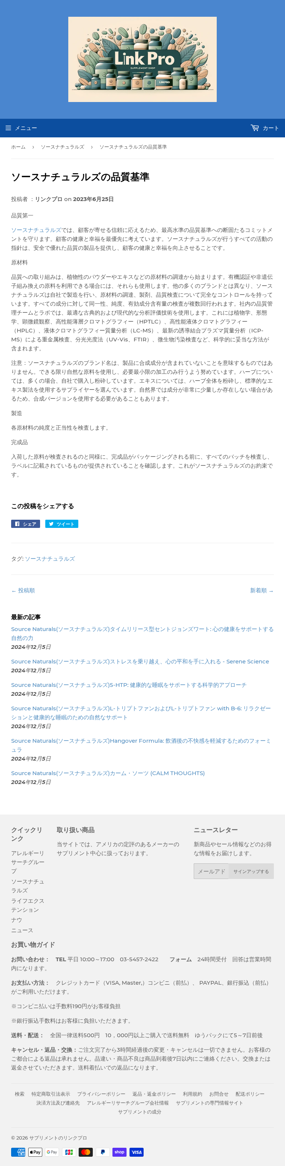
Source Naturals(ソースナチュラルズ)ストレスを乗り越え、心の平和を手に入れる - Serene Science (140, 661)
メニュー (26, 127)
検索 (19, 1094)
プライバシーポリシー (101, 1094)
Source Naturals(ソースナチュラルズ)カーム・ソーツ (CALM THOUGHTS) (108, 773)
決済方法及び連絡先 (58, 1103)
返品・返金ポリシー (154, 1094)
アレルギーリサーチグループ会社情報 (128, 1103)
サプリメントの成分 (139, 1112)
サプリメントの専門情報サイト (209, 1103)
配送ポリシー (250, 1094)
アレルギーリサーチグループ (28, 862)
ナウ (16, 919)
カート (270, 127)
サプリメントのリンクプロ (58, 1138)
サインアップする (251, 871)
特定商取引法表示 (51, 1094)
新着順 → (262, 590)
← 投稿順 (23, 590)
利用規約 (192, 1094)
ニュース (22, 930)
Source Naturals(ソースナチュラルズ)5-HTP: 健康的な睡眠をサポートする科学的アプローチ (129, 684)
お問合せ (219, 1094)
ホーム (18, 147)
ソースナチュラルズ (62, 147)
